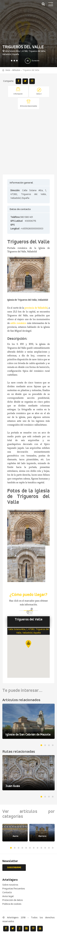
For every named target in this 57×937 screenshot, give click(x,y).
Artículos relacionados (28, 106)
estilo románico (18, 323)
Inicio (8, 70)
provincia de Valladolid (36, 307)
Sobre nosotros (10, 885)
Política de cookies (11, 904)
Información (18, 94)
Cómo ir (39, 94)
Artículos (16, 70)
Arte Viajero (17, 6)
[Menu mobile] (50, 4)
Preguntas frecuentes (13, 888)
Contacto (7, 892)
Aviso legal (8, 896)
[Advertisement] (28, 142)
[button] (28, 644)
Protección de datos (12, 900)
